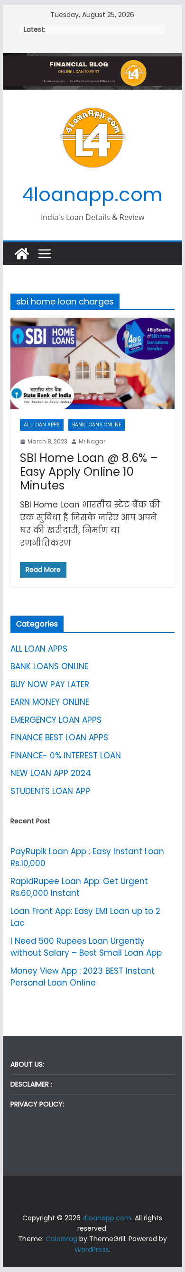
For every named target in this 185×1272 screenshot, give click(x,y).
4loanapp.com (92, 194)
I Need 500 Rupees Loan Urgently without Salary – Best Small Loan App (86, 947)
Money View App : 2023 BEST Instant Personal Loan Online (82, 977)
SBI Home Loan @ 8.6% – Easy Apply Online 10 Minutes (89, 471)
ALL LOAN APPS (42, 424)
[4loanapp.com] (21, 253)
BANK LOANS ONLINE (96, 424)
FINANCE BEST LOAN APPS (59, 737)
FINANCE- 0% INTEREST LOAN (65, 755)
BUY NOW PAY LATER (49, 684)
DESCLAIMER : (31, 1084)
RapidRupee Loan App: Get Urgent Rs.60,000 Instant (79, 887)
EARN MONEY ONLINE (49, 702)
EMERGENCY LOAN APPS (56, 720)
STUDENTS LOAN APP (50, 791)
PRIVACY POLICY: (37, 1104)
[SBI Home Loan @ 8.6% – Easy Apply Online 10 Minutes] (92, 363)
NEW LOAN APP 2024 (50, 773)
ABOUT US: (27, 1064)
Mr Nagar (92, 441)
